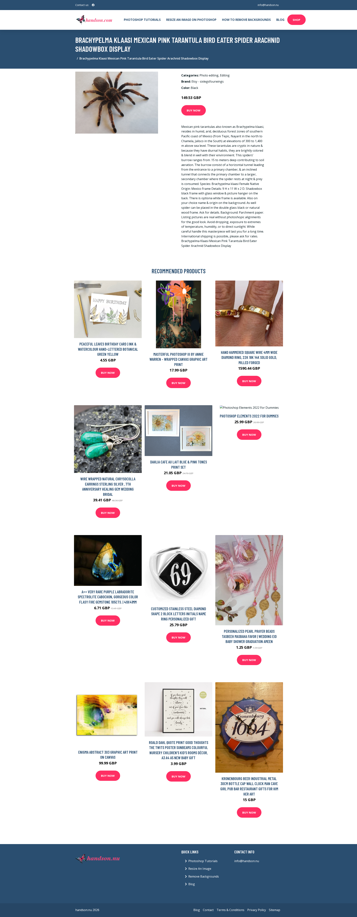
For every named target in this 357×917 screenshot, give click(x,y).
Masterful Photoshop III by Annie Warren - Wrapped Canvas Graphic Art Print (178, 359)
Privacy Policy (256, 910)
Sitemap (274, 910)
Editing (225, 75)
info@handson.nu (268, 5)
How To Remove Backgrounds (246, 20)
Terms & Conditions (230, 910)
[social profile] (93, 5)
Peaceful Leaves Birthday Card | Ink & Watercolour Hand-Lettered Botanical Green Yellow (108, 349)
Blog (280, 20)
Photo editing (209, 75)
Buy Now (193, 110)
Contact (208, 910)
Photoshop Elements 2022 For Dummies (249, 416)
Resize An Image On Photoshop (191, 20)
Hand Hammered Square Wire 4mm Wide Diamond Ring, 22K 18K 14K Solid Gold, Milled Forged (249, 357)
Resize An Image (199, 869)
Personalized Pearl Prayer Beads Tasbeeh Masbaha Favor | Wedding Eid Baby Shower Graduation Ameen (249, 636)
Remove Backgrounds (203, 876)
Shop (296, 20)
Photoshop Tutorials (142, 20)
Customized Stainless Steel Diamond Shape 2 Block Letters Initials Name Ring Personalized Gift (178, 613)
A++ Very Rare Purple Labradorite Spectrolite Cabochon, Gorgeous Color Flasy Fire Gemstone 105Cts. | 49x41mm (108, 596)
